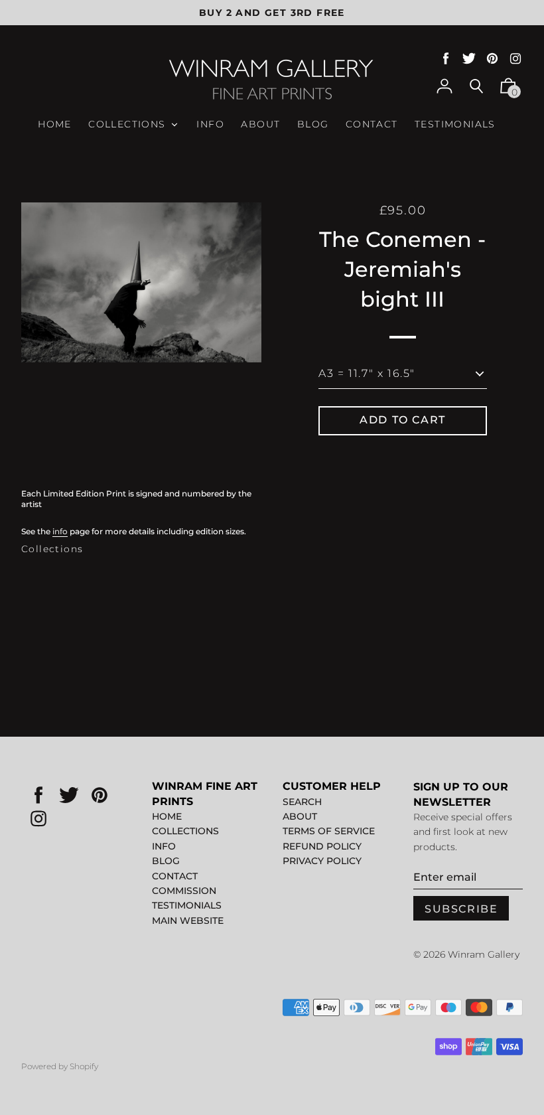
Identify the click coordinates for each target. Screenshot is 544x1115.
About (300, 816)
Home (167, 816)
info (60, 531)
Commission (184, 891)
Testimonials (187, 905)
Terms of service (329, 831)
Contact (175, 876)
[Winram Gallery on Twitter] (469, 58)
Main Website (188, 921)
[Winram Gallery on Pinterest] (492, 58)
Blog (166, 861)
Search (302, 802)
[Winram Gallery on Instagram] (515, 58)
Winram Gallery (483, 954)
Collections (52, 549)
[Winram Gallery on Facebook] (446, 58)
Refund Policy (322, 846)
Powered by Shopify (59, 1066)
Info (164, 846)
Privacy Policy (322, 861)
